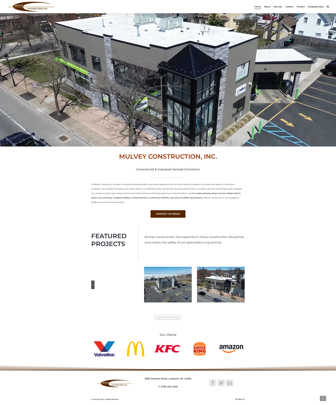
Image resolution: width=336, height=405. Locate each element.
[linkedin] (229, 382)
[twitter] (221, 382)
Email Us (241, 399)
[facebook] (212, 382)
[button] (328, 6)
